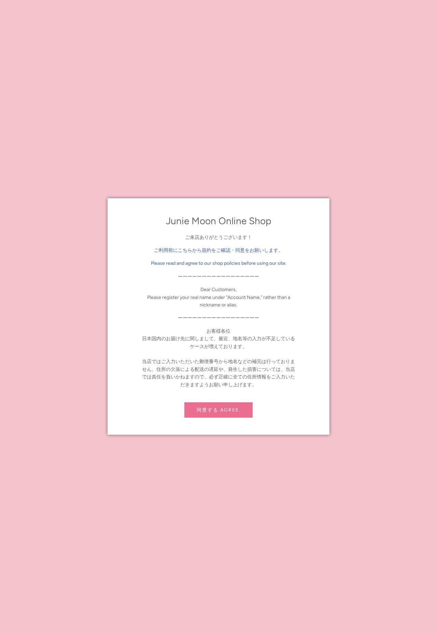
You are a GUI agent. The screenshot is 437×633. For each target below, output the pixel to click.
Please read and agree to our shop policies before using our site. (218, 263)
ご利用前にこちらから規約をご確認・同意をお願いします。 (218, 250)
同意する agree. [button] (219, 410)
